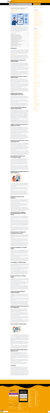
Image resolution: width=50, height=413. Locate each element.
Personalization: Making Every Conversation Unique (16, 38)
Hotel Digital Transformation (37, 82)
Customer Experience (36, 55)
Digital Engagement (36, 58)
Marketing (35, 89)
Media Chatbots (35, 92)
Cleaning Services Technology (37, 53)
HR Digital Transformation (37, 83)
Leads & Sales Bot (35, 1)
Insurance (35, 84)
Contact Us (40, 1)
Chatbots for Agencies (36, 49)
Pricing (18, 1)
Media (34, 90)
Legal (34, 87)
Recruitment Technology (36, 100)
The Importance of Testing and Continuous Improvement (16, 41)
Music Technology (36, 94)
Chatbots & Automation (36, 48)
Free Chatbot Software (30, 1)
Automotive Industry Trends (18, 9)
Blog (38, 1)
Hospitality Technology (36, 81)
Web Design (15, 10)
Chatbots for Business (36, 50)
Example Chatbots (25, 1)
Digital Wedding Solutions (37, 62)
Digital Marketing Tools (36, 59)
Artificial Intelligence (13, 9)
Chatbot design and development (14, 11)
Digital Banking (35, 57)
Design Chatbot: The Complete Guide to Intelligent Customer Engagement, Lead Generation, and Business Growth (38, 22)
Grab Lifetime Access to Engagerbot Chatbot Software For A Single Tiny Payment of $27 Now (23, 399)
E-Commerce (35, 63)
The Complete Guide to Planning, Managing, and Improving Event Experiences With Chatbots (37, 12)
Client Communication (36, 54)
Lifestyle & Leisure (36, 88)
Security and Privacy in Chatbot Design (15, 43)
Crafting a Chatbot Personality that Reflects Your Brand (16, 37)
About (16, 1)
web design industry (23, 11)
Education (35, 64)
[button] (20, 1)
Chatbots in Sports (36, 51)
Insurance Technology (36, 85)
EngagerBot (15, 371)
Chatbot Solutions (24, 9)
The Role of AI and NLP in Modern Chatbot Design (16, 35)
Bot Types (20, 1)
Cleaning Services (36, 52)
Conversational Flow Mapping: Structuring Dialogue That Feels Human (18, 40)
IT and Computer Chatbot (37, 86)
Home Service (35, 79)
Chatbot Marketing (36, 45)
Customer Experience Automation (37, 56)
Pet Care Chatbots (36, 95)
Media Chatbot (35, 91)
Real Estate (35, 98)
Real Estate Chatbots (36, 99)
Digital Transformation (36, 60)
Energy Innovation (36, 65)
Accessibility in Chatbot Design (14, 42)
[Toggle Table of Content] (27, 33)
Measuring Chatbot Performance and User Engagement (16, 44)
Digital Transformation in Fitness (37, 61)
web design (19, 11)
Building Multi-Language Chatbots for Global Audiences (16, 39)
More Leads (35, 93)
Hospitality (35, 80)
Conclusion (12, 46)
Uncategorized (12, 10)
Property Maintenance (36, 97)
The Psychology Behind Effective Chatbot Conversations (16, 36)
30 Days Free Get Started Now (13, 401)
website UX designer (13, 12)
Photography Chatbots (36, 96)
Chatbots (27, 9)
